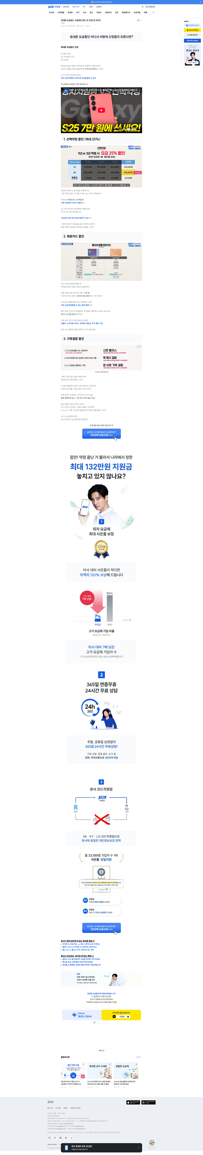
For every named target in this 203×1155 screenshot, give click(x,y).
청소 (91, 12)
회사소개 (50, 1108)
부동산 (99, 12)
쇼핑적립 (137, 12)
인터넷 (51, 12)
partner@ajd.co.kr (60, 1128)
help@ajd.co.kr (79, 1126)
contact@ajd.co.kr (60, 1126)
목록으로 (101, 1051)
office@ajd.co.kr (80, 1128)
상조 (116, 12)
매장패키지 (126, 12)
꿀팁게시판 (76, 7)
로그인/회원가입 (150, 7)
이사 (84, 12)
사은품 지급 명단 (75, 1108)
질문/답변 (66, 7)
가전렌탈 (61, 12)
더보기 (138, 1057)
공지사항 (58, 1108)
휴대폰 (70, 12)
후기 (84, 7)
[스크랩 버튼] (83, 1064)
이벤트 (91, 7)
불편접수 (99, 7)
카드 (78, 12)
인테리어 (108, 12)
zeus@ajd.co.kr (68, 1123)
